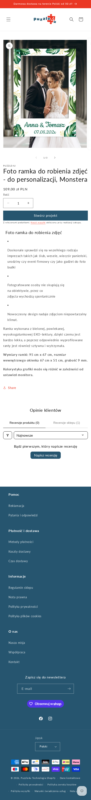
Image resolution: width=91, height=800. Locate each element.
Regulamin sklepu (20, 587)
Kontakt (13, 662)
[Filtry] (7, 435)
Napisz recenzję (45, 455)
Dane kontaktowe (70, 778)
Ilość (6, 194)
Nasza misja (16, 642)
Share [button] (12, 388)
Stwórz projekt (45, 215)
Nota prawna (17, 597)
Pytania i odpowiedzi (23, 515)
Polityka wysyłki (20, 791)
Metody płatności (20, 542)
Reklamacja (16, 506)
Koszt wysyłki (38, 222)
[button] (8, 19)
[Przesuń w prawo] (54, 157)
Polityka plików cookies (24, 616)
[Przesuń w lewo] (36, 157)
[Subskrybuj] (69, 689)
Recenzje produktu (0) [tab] (24, 422)
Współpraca (16, 652)
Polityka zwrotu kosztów (61, 784)
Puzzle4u (26, 778)
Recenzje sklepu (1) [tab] (66, 422)
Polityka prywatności (23, 606)
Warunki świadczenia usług (50, 791)
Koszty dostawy (19, 551)
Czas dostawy (18, 561)
